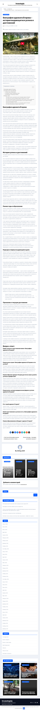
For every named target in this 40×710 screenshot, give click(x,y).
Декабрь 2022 (5, 620)
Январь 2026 (5, 540)
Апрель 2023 (5, 617)
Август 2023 (5, 612)
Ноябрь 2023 (5, 606)
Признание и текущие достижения (12, 94)
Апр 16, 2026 (7, 475)
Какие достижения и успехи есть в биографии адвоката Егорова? (19, 102)
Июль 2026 (5, 526)
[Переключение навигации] (3, 4)
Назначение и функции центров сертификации (12, 513)
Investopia (20, 3)
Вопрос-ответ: (7, 95)
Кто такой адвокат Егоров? (12, 101)
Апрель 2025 (5, 559)
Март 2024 (5, 595)
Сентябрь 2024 (6, 579)
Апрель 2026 (5, 535)
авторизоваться (24, 484)
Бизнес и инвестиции (7, 642)
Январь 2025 (5, 568)
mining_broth (8, 25)
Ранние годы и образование (11, 92)
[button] (32, 87)
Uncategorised (6, 14)
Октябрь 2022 (5, 626)
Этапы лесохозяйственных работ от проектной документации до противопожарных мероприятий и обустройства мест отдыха (19, 510)
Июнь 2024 (5, 587)
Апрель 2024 (5, 593)
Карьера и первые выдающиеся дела (12, 93)
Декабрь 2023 (5, 604)
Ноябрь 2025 (5, 546)
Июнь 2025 (5, 554)
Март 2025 (5, 562)
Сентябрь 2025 (6, 548)
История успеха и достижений (10, 90)
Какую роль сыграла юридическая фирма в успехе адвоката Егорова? (20, 100)
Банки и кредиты (6, 639)
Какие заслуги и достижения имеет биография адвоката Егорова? (19, 97)
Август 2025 (5, 551)
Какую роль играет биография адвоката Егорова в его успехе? (18, 98)
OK (23, 708)
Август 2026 (5, 524)
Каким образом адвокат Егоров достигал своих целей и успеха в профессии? (21, 99)
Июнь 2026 (5, 529)
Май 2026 (5, 532)
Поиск (5, 491)
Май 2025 (5, 557)
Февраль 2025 (5, 565)
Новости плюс (5, 650)
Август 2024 (5, 581)
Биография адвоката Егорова (10, 89)
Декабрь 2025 (5, 543)
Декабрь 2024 (5, 570)
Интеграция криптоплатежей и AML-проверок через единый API (15, 503)
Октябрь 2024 (5, 576)
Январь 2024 (5, 601)
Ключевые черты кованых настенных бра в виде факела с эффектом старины (18, 516)
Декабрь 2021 (5, 628)
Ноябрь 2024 (5, 573)
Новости (4, 647)
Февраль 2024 (5, 598)
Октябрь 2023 (5, 609)
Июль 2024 (5, 584)
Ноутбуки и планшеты (7, 653)
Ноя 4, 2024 (19, 475)
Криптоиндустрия (6, 645)
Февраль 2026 (5, 537)
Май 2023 (5, 615)
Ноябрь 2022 (5, 623)
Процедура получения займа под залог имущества (13, 506)
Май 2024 (5, 590)
